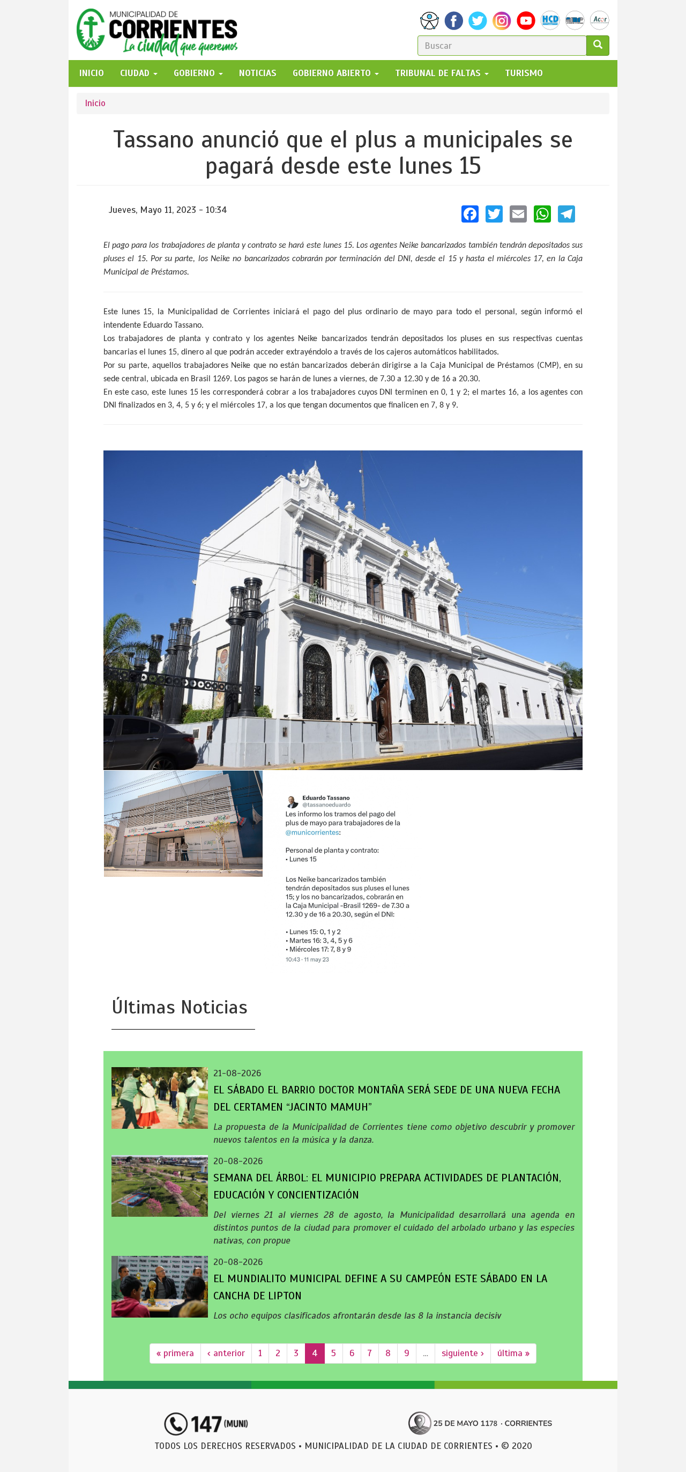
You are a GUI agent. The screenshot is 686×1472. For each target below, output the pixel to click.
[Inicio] (161, 30)
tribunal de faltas (439, 73)
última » (513, 1353)
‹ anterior (226, 1353)
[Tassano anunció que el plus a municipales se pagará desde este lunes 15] (343, 610)
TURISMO (524, 73)
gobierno (196, 73)
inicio (91, 73)
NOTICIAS (258, 73)
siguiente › (463, 1353)
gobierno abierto (333, 73)
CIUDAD (136, 73)
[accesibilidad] (429, 20)
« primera (175, 1353)
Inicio (95, 103)
